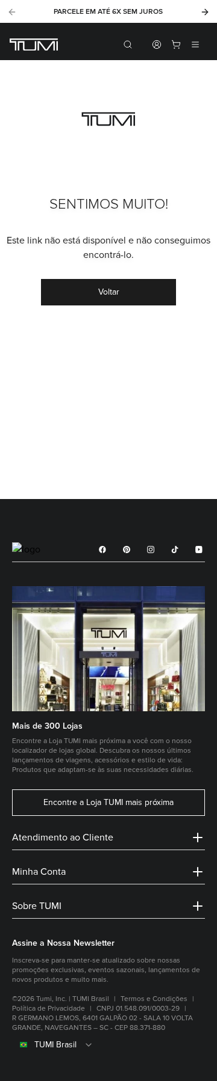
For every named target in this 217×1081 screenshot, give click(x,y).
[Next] (205, 12)
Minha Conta (39, 872)
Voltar (108, 292)
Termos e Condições (154, 998)
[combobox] (108, 1045)
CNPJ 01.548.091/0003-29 (138, 1008)
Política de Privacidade (48, 1008)
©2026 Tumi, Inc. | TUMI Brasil (60, 998)
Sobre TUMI (36, 906)
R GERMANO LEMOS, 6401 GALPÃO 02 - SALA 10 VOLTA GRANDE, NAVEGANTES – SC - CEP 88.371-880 (102, 1023)
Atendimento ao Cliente (62, 837)
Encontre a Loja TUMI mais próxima (108, 802)
